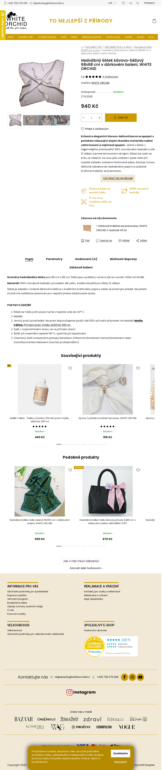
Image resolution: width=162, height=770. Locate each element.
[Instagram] (132, 677)
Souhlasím (120, 753)
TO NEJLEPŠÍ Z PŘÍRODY (81, 20)
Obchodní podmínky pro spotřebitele (27, 591)
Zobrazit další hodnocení (85, 568)
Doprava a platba (16, 595)
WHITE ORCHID (100, 83)
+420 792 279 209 (17, 3)
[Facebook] (124, 677)
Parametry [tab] (54, 259)
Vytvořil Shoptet (144, 765)
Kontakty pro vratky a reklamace (102, 591)
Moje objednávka (93, 599)
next (152, 405)
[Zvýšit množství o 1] (99, 118)
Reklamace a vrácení (96, 595)
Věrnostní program (17, 599)
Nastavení (120, 762)
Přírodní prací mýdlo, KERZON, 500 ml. (47, 325)
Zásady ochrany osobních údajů (25, 606)
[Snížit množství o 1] (83, 118)
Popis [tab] (29, 259)
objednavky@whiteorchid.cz (48, 3)
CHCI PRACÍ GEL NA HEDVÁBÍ (118, 178)
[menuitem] (11, 37)
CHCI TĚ (123, 117)
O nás (10, 610)
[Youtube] (140, 677)
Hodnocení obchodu (95, 630)
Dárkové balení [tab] (81, 267)
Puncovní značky (16, 613)
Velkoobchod (14, 630)
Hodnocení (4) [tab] (86, 259)
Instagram (84, 692)
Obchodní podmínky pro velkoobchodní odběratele (35, 634)
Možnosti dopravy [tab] (123, 259)
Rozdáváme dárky (17, 602)
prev (9, 405)
